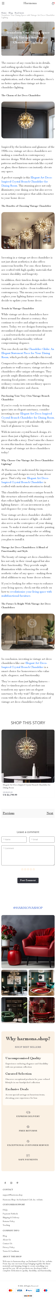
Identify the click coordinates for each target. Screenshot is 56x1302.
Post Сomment (28, 880)
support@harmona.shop (13, 1195)
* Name (6, 839)
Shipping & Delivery (11, 1218)
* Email (34, 839)
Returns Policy (9, 1221)
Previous (8, 813)
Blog (11, 13)
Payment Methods (10, 1214)
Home (4, 13)
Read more (19, 13)
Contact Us (7, 1244)
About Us (7, 1240)
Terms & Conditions (11, 1251)
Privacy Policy (9, 1247)
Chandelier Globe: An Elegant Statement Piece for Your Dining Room (27, 353)
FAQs (5, 1210)
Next (50, 813)
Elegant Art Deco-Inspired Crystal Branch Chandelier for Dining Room (26, 181)
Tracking (6, 1225)
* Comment (8, 848)
